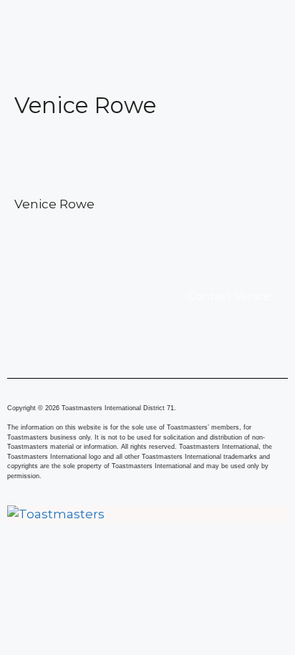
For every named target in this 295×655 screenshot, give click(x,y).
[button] (147, 20)
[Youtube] (227, 561)
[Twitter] (148, 561)
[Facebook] (68, 561)
